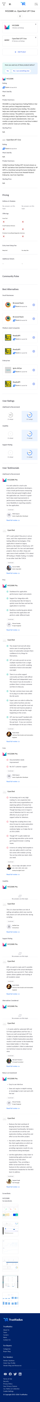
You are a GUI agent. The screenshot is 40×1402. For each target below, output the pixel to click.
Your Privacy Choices (10, 1386)
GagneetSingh (16, 1180)
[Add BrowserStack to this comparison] (34, 305)
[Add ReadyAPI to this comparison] (34, 337)
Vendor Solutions (8, 1361)
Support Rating (7, 445)
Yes (8, 71)
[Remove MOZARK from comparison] (36, 24)
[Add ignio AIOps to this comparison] (34, 370)
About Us (6, 1330)
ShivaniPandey (16, 623)
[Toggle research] (10, 4)
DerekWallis (15, 732)
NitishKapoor (16, 514)
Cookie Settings (8, 1391)
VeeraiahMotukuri (17, 1060)
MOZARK (15, 26)
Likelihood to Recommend (11, 407)
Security (6, 1381)
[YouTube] (5, 1374)
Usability (5, 426)
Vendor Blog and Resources (12, 1366)
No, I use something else (21, 71)
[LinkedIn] (20, 1374)
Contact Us (6, 1340)
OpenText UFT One (19, 39)
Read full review (12, 520)
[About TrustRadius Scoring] (3, 87)
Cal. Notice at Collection (11, 1389)
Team (5, 1332)
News (5, 1337)
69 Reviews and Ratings (18, 41)
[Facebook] (10, 1374)
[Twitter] (15, 1374)
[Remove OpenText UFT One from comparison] (36, 37)
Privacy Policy (7, 1384)
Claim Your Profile (9, 1363)
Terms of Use (7, 1379)
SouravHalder (16, 566)
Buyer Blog (7, 1351)
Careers (6, 1335)
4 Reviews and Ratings (18, 28)
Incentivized (10, 509)
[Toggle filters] (4, 4)
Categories (6, 1349)
